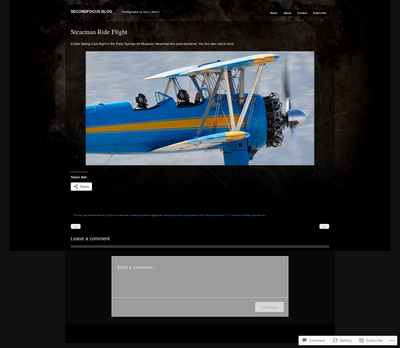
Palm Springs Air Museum (212, 215)
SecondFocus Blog (91, 11)
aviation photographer (172, 215)
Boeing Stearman (191, 215)
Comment (269, 307)
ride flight (246, 215)
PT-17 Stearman (233, 215)
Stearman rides (258, 215)
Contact (302, 12)
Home (274, 12)
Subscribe (320, 12)
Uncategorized (136, 215)
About (287, 12)
